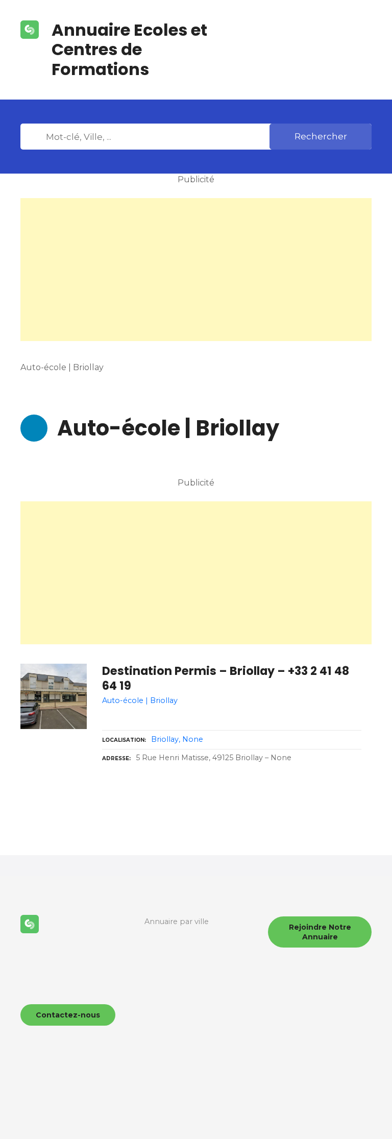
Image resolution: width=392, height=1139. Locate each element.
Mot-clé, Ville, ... (35, 137)
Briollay (165, 739)
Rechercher (321, 136)
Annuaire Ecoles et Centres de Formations (129, 49)
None (192, 739)
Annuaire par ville (176, 921)
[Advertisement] (196, 269)
